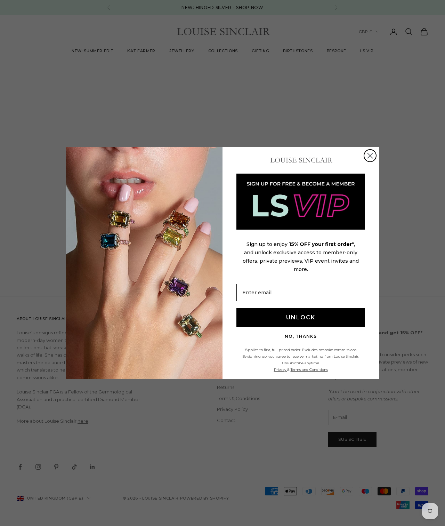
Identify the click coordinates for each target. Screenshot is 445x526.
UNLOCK (300, 317)
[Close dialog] (370, 156)
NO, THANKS (301, 336)
